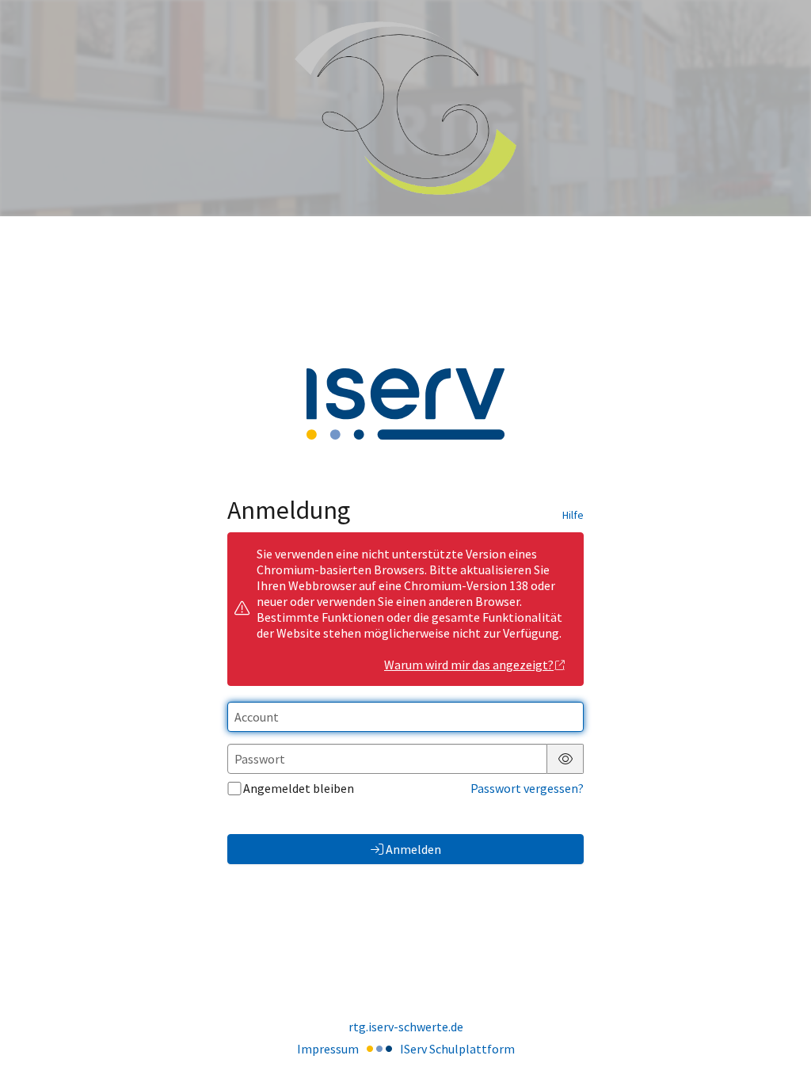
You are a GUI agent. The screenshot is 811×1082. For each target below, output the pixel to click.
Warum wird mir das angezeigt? (469, 664)
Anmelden (413, 849)
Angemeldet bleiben (298, 788)
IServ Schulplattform (457, 1049)
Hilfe (573, 515)
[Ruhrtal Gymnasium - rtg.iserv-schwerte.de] (405, 108)
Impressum (328, 1049)
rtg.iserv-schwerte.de (405, 1026)
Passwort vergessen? (527, 788)
